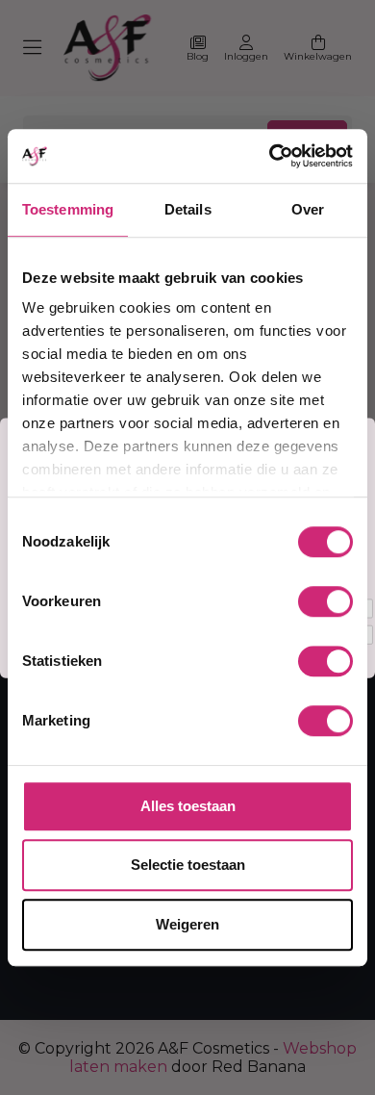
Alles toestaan (188, 806)
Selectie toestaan (188, 864)
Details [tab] (188, 209)
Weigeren (187, 924)
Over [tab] (307, 209)
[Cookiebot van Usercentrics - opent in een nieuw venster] (270, 155)
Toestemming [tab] (67, 209)
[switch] (325, 601)
